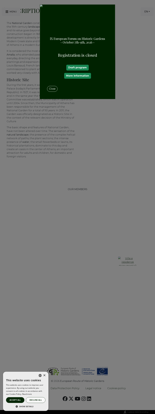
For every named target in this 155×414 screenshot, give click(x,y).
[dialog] (25, 391)
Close (52, 88)
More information (77, 75)
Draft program (77, 67)
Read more (27, 394)
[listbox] (40, 375)
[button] (25, 406)
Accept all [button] (15, 400)
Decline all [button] (36, 400)
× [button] (44, 375)
